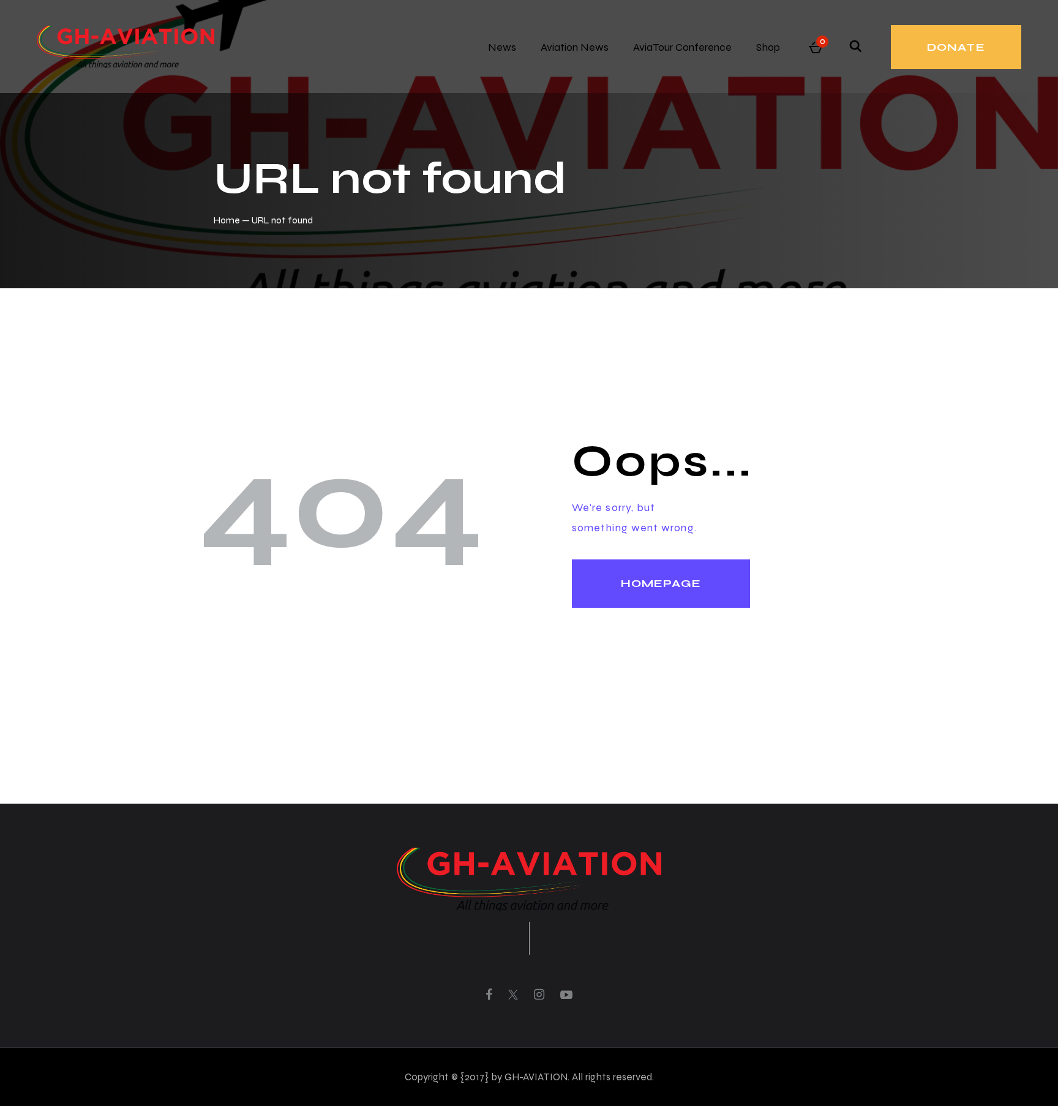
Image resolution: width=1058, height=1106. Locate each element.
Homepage (661, 583)
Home (227, 220)
